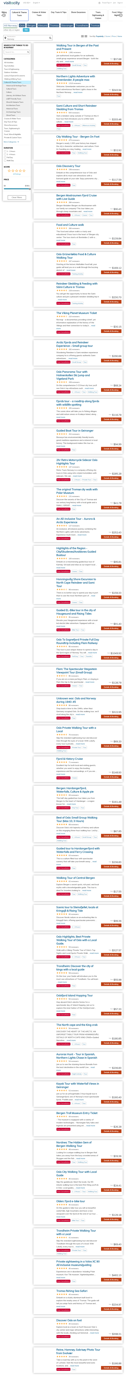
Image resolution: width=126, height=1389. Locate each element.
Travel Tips (106, 3)
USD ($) (26, 3)
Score (107, 36)
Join (114, 3)
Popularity (100, 36)
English (36, 3)
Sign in (120, 3)
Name (120, 36)
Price (114, 36)
